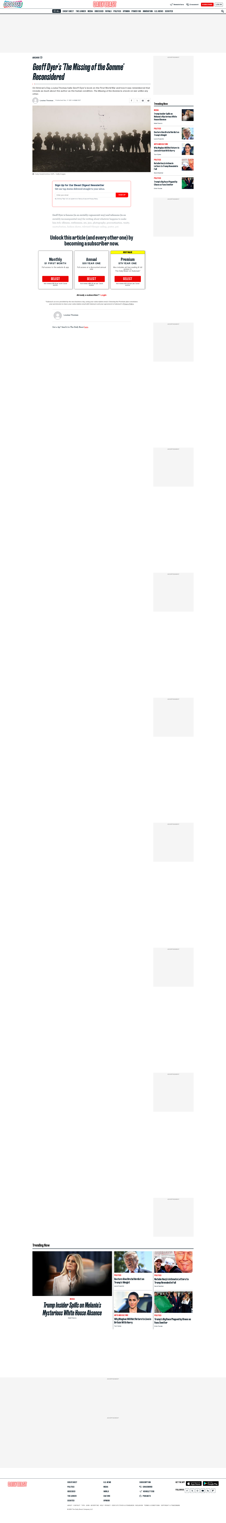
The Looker (81, 11)
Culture (106, 1496)
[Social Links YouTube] (203, 1491)
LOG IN (219, 4)
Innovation (148, 11)
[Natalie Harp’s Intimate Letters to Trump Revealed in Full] (188, 170)
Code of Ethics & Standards (123, 1505)
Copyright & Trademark (170, 1505)
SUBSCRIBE (207, 4)
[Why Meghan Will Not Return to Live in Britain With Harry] (188, 154)
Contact (76, 1505)
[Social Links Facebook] (187, 1491)
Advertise (95, 1505)
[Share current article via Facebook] (131, 100)
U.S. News (158, 11)
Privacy (108, 1505)
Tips (83, 1505)
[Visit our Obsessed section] (21, 5)
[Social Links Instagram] (197, 1491)
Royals (108, 11)
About (69, 1505)
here (86, 327)
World (106, 1491)
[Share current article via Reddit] (148, 100)
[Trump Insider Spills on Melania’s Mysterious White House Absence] (188, 120)
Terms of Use (82, 199)
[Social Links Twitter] (192, 1491)
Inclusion (139, 1505)
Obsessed (99, 11)
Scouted (169, 11)
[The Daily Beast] (104, 5)
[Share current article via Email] (142, 100)
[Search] (222, 11)
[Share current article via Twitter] (137, 100)
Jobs (88, 1505)
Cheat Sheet (68, 11)
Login (103, 295)
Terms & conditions (152, 1505)
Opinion (126, 11)
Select (55, 279)
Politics (117, 11)
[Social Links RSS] (208, 1491)
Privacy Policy (93, 199)
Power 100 (136, 11)
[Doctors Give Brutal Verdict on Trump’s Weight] (188, 139)
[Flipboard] (213, 1491)
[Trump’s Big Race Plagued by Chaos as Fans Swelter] (188, 188)
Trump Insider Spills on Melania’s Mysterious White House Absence (72, 1309)
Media (90, 11)
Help (102, 1505)
